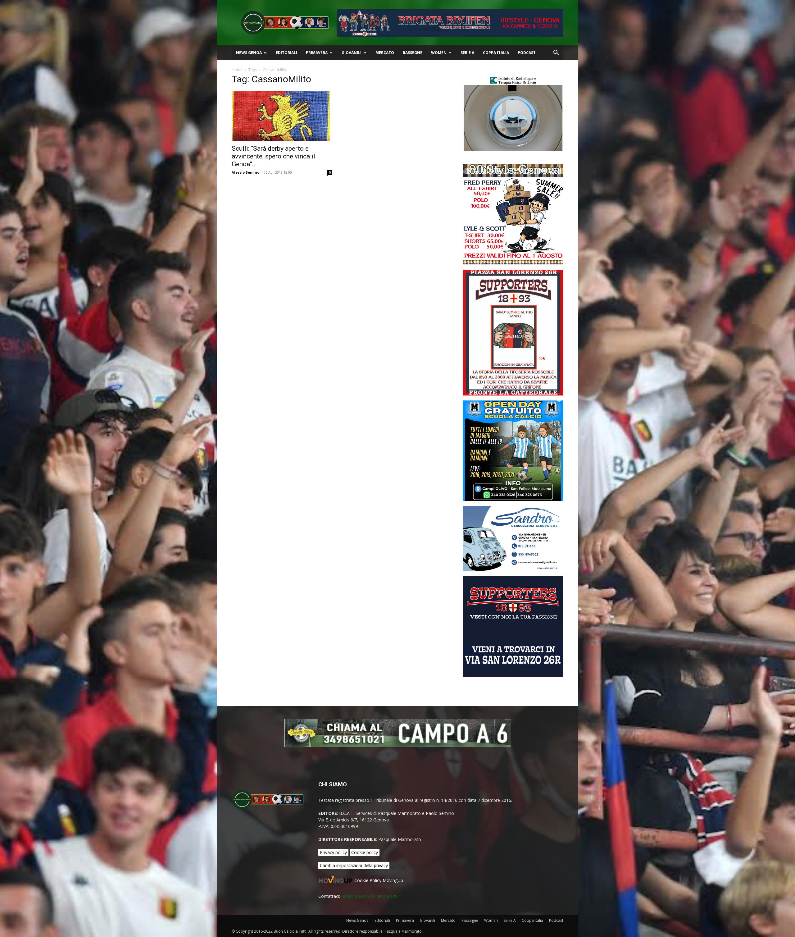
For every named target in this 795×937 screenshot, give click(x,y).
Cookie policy (364, 852)
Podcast (527, 52)
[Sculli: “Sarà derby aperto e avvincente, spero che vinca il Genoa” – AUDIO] (282, 116)
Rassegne (412, 52)
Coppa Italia (496, 52)
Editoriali (286, 52)
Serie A (467, 52)
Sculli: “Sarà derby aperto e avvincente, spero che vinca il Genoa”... (273, 156)
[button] (555, 53)
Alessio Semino (245, 172)
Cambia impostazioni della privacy (354, 865)
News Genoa (249, 52)
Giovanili (351, 52)
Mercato (384, 52)
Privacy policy (333, 852)
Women (439, 52)
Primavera (317, 52)
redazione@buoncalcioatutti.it (371, 896)
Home (237, 69)
